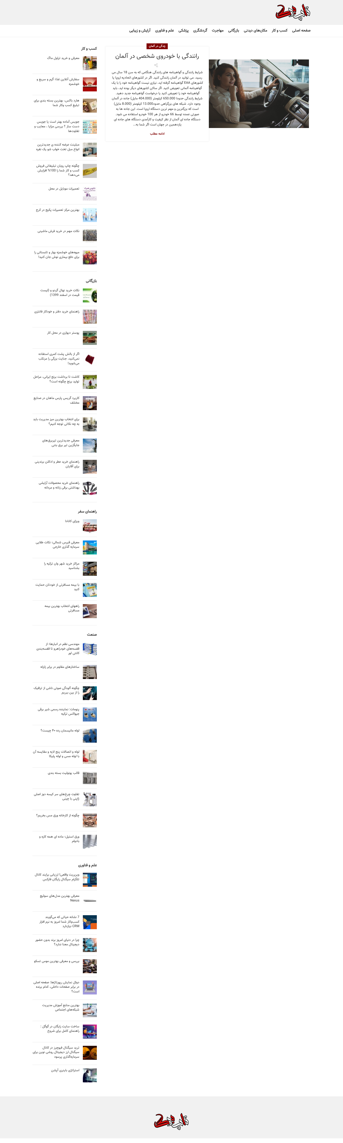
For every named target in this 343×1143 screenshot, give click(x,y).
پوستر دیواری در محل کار (63, 333)
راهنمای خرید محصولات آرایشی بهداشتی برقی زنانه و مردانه (59, 485)
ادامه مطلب (157, 133)
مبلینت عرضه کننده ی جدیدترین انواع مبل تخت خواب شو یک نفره (57, 147)
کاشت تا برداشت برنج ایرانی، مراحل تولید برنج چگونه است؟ (56, 379)
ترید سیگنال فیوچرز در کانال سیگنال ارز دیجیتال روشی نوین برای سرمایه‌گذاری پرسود (56, 1052)
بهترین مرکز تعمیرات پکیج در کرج (57, 210)
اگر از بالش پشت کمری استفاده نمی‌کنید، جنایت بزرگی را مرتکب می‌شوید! (58, 359)
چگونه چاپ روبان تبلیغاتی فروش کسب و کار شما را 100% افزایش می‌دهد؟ (57, 170)
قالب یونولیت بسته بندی (63, 773)
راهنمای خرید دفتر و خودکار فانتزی (56, 311)
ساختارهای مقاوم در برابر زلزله (59, 667)
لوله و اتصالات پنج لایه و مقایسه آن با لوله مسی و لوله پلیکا (56, 754)
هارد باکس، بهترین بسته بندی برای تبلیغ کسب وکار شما (56, 103)
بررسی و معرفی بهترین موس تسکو (56, 961)
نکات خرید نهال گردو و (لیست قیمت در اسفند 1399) (59, 293)
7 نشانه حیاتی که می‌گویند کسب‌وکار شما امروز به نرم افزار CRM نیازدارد (59, 922)
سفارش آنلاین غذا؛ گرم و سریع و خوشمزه (58, 82)
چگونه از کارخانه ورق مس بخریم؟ (57, 815)
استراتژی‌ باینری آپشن (65, 1070)
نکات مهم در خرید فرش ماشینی (58, 231)
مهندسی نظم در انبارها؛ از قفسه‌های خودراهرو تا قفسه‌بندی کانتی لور (57, 649)
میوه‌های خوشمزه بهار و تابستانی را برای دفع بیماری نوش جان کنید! (56, 255)
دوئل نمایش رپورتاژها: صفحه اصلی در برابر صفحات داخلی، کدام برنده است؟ (56, 987)
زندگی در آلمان (157, 46)
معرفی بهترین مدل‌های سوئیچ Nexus (59, 898)
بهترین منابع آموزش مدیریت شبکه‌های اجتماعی (60, 1008)
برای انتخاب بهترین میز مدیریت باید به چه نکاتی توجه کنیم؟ (56, 422)
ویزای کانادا (72, 521)
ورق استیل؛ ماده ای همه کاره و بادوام (59, 839)
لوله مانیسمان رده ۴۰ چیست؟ (60, 730)
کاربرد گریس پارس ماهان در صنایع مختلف (56, 400)
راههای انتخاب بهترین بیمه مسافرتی (62, 608)
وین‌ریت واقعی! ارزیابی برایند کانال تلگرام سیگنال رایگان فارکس (57, 877)
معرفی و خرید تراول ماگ (63, 58)
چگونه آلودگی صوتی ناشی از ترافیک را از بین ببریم (56, 691)
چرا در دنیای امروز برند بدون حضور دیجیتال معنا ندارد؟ (57, 942)
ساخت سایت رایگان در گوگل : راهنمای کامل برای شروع (59, 1029)
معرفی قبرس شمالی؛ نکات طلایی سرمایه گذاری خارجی (57, 545)
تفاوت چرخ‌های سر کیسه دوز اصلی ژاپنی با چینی (56, 797)
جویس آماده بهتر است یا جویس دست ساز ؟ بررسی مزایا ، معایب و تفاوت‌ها (56, 126)
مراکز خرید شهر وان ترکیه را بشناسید (61, 566)
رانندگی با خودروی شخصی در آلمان (157, 56)
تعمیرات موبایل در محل (64, 188)
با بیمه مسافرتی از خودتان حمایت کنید (57, 587)
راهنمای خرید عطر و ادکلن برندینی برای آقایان (57, 464)
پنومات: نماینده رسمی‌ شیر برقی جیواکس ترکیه (58, 712)
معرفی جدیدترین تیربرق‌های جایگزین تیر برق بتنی (60, 443)
